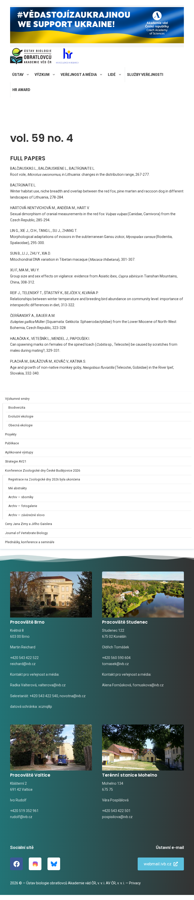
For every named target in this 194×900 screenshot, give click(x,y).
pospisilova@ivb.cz (117, 817)
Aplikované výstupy (19, 452)
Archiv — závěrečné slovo (26, 515)
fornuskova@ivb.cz (148, 685)
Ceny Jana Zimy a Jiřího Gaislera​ (28, 524)
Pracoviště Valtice (30, 775)
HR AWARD (21, 90)
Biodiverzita (16, 407)
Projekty (10, 434)
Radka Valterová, (23, 685)
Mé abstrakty (17, 488)
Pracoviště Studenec (125, 622)
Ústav (17, 75)
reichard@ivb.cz (23, 664)
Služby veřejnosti (145, 75)
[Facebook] (16, 864)
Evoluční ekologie (20, 416)
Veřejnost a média (79, 75)
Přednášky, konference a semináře (29, 542)
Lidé (112, 75)
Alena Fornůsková (116, 685)
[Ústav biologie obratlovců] (30, 57)
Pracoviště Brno (27, 622)
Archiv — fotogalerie (22, 506)
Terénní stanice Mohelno (129, 775)
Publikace (12, 443)
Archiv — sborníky (20, 497)
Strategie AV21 (15, 461)
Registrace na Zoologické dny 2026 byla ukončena (44, 479)
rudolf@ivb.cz (21, 817)
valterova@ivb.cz (52, 685)
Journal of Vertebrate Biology (26, 533)
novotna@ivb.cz (73, 696)
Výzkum (42, 75)
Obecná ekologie (20, 425)
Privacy (135, 883)
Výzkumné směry (17, 399)
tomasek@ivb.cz (115, 664)
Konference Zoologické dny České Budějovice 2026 (42, 470)
